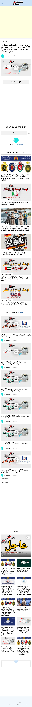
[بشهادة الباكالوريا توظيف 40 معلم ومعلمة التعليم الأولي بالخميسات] (16, 324)
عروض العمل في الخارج (7, 199)
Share (3, 61)
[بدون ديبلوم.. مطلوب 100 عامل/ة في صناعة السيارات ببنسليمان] (16, 405)
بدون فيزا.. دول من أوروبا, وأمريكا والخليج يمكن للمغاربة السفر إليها (24, 570)
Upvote (14, 133)
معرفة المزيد (14, 81)
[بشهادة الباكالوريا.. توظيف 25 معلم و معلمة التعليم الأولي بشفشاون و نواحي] (16, 459)
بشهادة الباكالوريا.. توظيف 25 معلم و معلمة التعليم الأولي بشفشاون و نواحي (14, 471)
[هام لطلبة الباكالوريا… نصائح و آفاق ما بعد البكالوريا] (16, 546)
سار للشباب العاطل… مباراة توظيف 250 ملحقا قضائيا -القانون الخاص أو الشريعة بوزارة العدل (24, 630)
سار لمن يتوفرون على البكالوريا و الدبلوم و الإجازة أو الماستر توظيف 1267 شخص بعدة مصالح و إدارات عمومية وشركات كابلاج (8, 631)
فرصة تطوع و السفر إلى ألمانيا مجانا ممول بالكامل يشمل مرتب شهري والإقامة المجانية (16, 253)
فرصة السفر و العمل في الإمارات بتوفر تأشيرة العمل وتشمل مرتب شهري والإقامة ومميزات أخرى (15, 278)
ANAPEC (22, 312)
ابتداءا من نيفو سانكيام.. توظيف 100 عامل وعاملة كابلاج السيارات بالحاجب (14, 390)
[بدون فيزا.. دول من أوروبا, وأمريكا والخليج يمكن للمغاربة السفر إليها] (24, 563)
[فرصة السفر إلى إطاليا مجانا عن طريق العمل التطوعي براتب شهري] (16, 192)
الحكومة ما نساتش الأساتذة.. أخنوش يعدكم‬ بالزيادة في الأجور (23, 609)
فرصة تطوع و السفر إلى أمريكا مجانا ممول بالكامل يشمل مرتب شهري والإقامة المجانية (14, 303)
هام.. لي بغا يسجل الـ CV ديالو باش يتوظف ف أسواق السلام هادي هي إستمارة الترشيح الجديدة (8, 649)
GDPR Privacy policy (22, 704)
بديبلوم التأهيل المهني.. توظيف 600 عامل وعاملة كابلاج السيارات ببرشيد (14, 363)
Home (5, 704)
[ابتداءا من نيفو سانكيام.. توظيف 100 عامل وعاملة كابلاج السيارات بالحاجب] (16, 378)
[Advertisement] (16, 22)
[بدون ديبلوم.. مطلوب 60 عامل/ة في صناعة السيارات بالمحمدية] (16, 432)
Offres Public (5, 172)
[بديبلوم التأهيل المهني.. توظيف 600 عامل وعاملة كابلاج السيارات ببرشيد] (16, 351)
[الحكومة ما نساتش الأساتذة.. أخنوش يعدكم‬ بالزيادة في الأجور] (24, 602)
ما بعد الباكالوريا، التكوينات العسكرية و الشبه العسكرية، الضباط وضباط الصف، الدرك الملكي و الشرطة (8, 571)
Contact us (12, 704)
